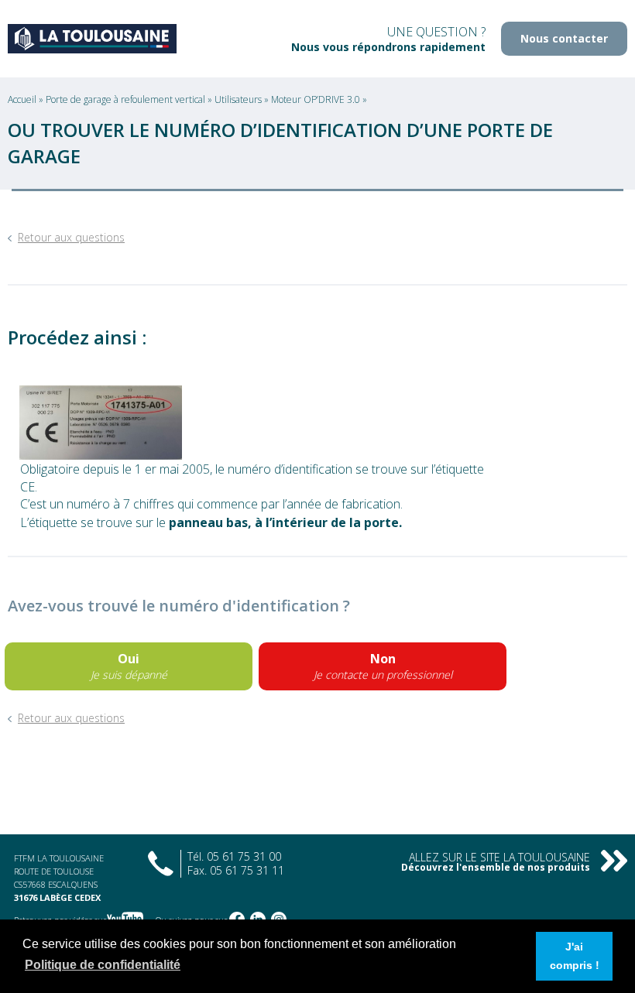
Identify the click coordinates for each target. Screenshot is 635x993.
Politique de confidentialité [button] (102, 964)
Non (383, 666)
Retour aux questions (71, 237)
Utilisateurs (239, 99)
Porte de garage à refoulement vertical (127, 99)
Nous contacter (564, 38)
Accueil (23, 99)
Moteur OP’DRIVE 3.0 (316, 99)
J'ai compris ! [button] (574, 955)
